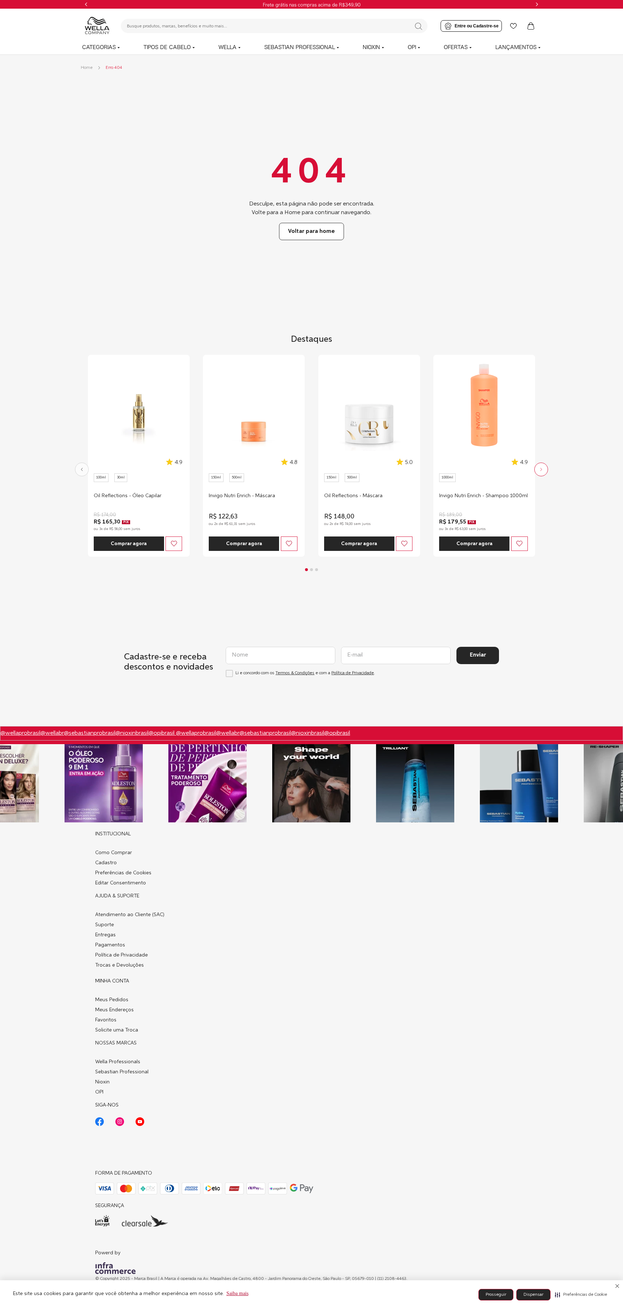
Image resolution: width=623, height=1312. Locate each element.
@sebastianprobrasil (89, 733)
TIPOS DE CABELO (167, 47)
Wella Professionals (117, 1061)
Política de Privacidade (352, 673)
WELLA (227, 47)
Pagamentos (110, 944)
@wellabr (52, 733)
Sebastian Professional (122, 1071)
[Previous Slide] (86, 4)
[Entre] (471, 26)
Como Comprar (113, 852)
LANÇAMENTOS (515, 47)
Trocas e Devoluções (119, 965)
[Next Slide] (537, 4)
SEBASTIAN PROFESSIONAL (299, 47)
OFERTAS (456, 47)
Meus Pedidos (111, 999)
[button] (581, 1294)
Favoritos (105, 1019)
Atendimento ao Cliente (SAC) (129, 914)
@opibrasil (162, 733)
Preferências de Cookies (123, 872)
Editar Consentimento (120, 882)
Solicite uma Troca (116, 1030)
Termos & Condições (294, 673)
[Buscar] (418, 26)
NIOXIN (371, 47)
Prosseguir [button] (496, 1295)
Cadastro (106, 862)
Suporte (104, 924)
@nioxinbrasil (132, 733)
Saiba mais (237, 1293)
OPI (412, 47)
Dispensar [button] (533, 1295)
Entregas (105, 934)
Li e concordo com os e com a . (305, 673)
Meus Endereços (114, 1009)
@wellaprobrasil (20, 733)
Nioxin (102, 1082)
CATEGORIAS (99, 47)
